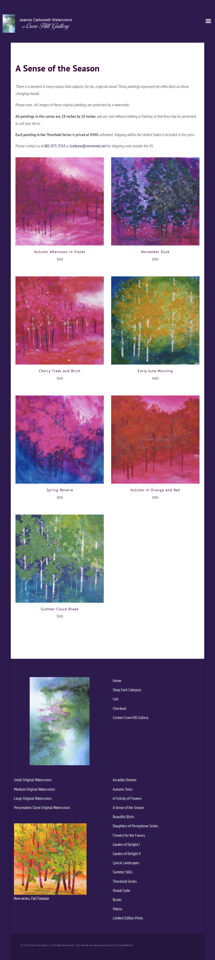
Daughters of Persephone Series (135, 825)
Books (117, 899)
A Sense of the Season (128, 807)
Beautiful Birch (123, 816)
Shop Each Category (127, 689)
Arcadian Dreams (124, 779)
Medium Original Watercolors (34, 789)
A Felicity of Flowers (127, 798)
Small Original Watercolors (33, 779)
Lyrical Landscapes (126, 862)
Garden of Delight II (127, 853)
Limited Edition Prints (128, 917)
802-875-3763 (54, 145)
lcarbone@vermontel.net (88, 145)
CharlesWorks (125, 945)
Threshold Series (125, 881)
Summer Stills (122, 871)
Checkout (119, 708)
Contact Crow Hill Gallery (130, 717)
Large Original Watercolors (33, 798)
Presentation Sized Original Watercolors (42, 807)
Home (117, 680)
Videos (117, 908)
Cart (115, 698)
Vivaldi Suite (121, 890)
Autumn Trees (122, 789)
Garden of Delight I (126, 844)
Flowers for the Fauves (129, 835)
